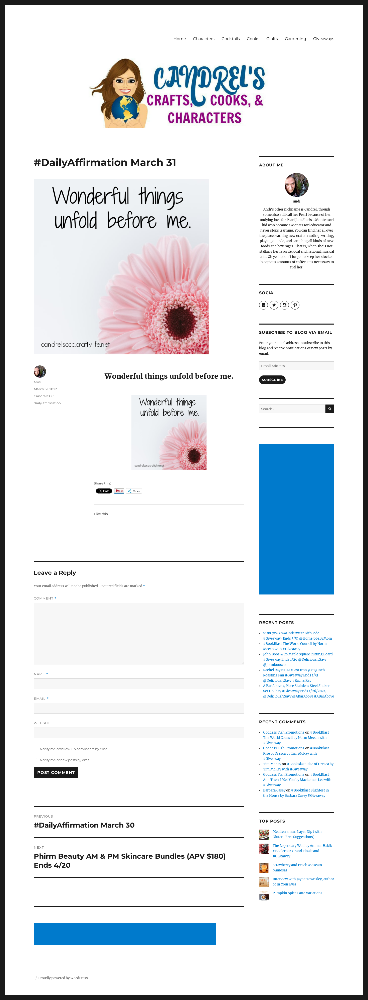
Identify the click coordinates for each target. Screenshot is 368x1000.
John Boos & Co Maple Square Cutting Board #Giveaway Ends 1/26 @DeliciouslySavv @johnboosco (298, 659)
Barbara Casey (274, 790)
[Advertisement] (126, 934)
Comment (45, 598)
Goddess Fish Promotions (283, 732)
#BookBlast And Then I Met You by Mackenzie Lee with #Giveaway (297, 779)
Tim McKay (272, 764)
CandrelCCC (44, 396)
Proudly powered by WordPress (63, 978)
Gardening (295, 38)
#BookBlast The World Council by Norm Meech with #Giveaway (296, 737)
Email (41, 698)
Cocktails (231, 38)
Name (41, 674)
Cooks (253, 38)
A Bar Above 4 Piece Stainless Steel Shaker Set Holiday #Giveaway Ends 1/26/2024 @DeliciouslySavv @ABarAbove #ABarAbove (298, 691)
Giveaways (323, 38)
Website (42, 723)
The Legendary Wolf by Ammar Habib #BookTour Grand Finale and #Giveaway (302, 851)
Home (179, 38)
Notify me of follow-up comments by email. (75, 749)
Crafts (272, 38)
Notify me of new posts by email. (66, 760)
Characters (204, 38)
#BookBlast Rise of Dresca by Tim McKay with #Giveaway (296, 753)
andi (37, 382)
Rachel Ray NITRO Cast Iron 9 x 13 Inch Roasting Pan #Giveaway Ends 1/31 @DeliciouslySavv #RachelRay (294, 675)
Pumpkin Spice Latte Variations (297, 893)
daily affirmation (47, 403)
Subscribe (272, 380)
